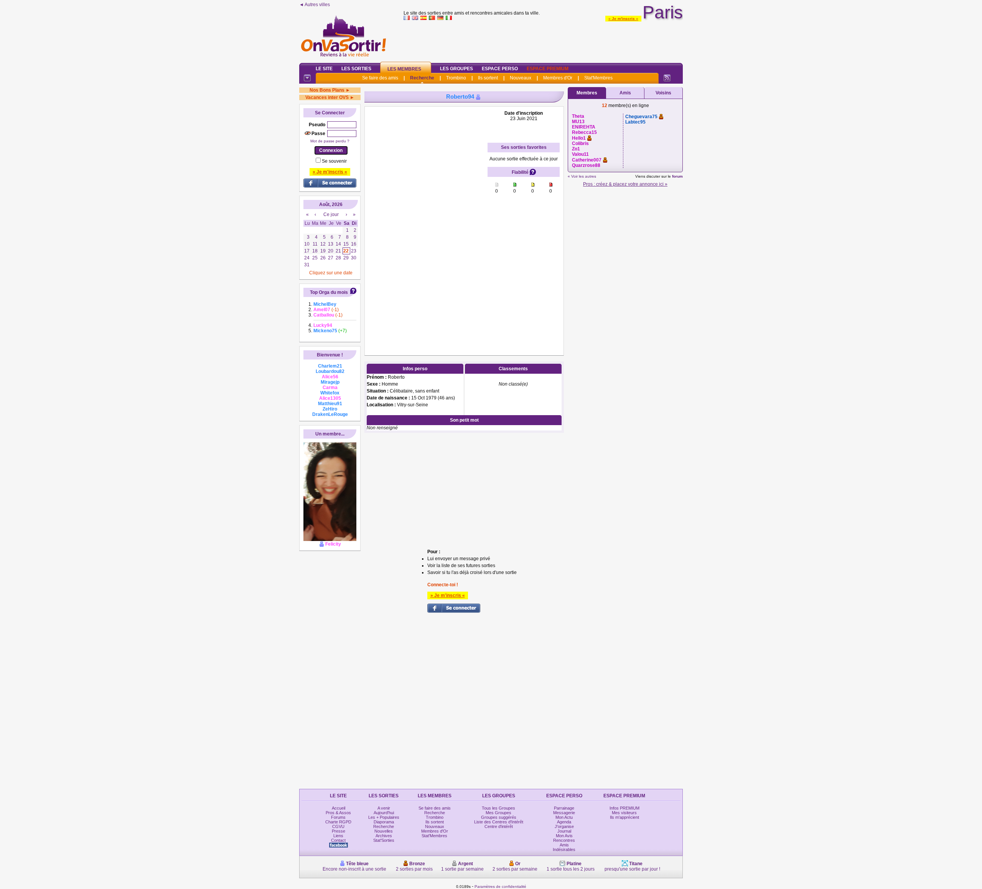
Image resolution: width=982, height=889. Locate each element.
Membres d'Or (557, 78)
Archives (384, 835)
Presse (338, 831)
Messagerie (564, 812)
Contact (338, 840)
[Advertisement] (543, 40)
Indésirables (564, 849)
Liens (338, 835)
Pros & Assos (338, 812)
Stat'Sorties (383, 840)
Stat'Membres (598, 78)
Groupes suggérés (498, 817)
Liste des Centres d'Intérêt (498, 822)
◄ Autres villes (314, 4)
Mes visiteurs (624, 812)
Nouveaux (520, 78)
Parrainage (564, 808)
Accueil (338, 808)
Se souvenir (334, 161)
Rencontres (564, 840)
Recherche (422, 78)
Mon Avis (564, 835)
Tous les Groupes (498, 808)
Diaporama (384, 822)
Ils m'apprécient (624, 817)
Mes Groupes (498, 812)
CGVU (338, 826)
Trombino (456, 78)
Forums (338, 817)
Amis (625, 93)
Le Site (324, 68)
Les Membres (404, 69)
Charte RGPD (338, 822)
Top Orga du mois (329, 292)
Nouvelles (383, 831)
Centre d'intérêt (498, 826)
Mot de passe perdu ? (329, 141)
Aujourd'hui (384, 812)
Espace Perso (500, 68)
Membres (587, 93)
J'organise (564, 826)
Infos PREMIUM (624, 808)
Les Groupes (456, 68)
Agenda (564, 822)
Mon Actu (564, 817)
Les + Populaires (383, 817)
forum (677, 176)
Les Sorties (356, 68)
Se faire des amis (380, 78)
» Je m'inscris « (623, 18)
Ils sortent (488, 78)
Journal (564, 831)
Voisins (663, 93)
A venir (383, 808)
